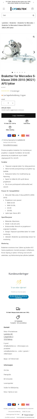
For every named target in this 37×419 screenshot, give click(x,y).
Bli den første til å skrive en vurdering (18, 297)
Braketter (13, 23)
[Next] (34, 52)
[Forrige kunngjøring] (3, 2)
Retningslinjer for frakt (13, 414)
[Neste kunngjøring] (33, 2)
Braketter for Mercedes (25, 23)
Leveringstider (8, 383)
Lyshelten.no (11, 408)
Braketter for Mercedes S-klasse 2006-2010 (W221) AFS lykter (16, 26)
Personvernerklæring (14, 411)
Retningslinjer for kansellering (25, 417)
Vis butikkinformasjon (10, 145)
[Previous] (3, 52)
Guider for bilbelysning (11, 387)
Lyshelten (5, 23)
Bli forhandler (8, 379)
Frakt (12, 110)
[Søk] (33, 15)
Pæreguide (7, 374)
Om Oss (6, 370)
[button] (4, 9)
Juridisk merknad (10, 417)
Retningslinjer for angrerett (25, 408)
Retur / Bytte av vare (10, 392)
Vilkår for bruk (26, 411)
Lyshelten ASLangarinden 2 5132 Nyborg (8, 336)
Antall (3, 99)
